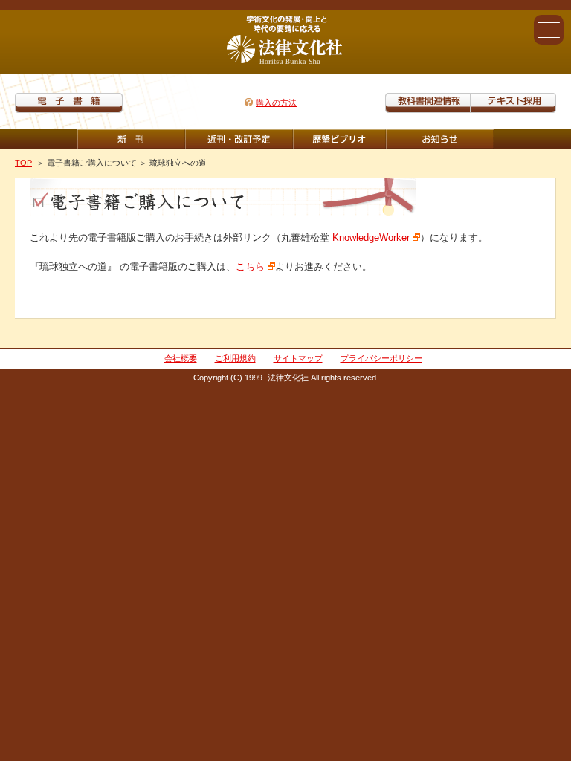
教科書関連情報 (428, 103)
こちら (250, 266)
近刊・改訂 (239, 139)
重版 (440, 139)
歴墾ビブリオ (339, 139)
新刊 (131, 139)
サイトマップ (298, 358)
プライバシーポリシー (381, 358)
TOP (23, 162)
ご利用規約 (235, 358)
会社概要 (180, 358)
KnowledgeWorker (371, 237)
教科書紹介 (513, 103)
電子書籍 (69, 103)
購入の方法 (276, 102)
